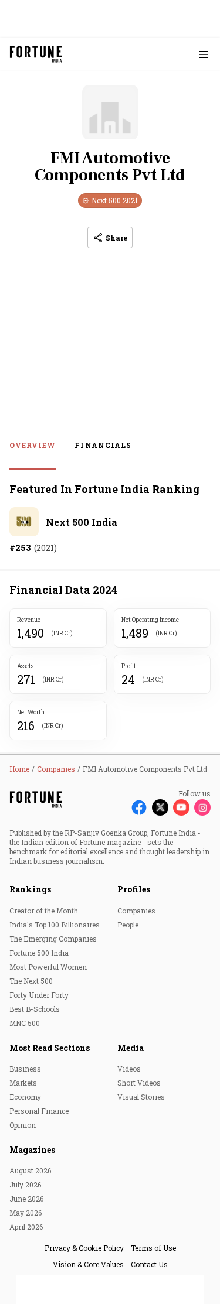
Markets (23, 1082)
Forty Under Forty (39, 995)
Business (25, 1068)
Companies (136, 910)
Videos (129, 1068)
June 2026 (26, 1198)
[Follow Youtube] (181, 807)
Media (130, 1047)
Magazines (32, 1149)
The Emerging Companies (53, 938)
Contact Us (149, 1264)
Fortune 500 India (39, 952)
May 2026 (25, 1212)
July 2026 (25, 1184)
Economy (25, 1096)
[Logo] (36, 54)
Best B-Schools (34, 1009)
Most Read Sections (49, 1047)
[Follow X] (160, 807)
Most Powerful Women (48, 966)
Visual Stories (141, 1096)
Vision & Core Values (88, 1264)
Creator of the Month (43, 910)
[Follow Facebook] (139, 807)
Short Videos (139, 1082)
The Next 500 (31, 980)
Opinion (22, 1125)
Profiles (133, 889)
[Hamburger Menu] (204, 54)
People (127, 924)
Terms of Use (153, 1247)
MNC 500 (24, 1023)
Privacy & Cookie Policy (84, 1247)
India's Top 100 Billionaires (54, 924)
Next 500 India (81, 522)
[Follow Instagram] (202, 807)
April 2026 (26, 1226)
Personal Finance (39, 1110)
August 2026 (30, 1170)
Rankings (30, 889)
